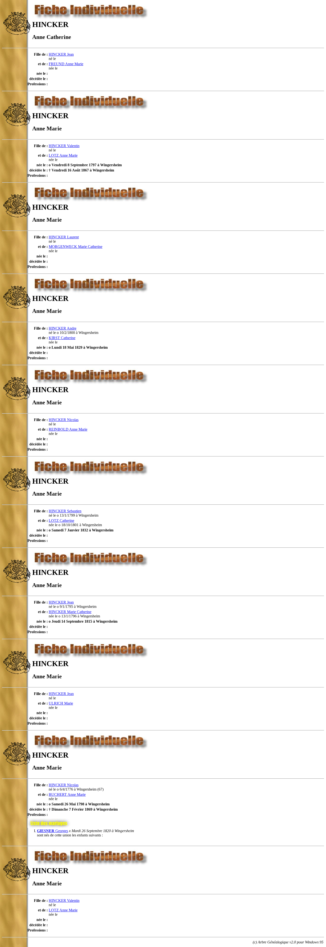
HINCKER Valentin (64, 146)
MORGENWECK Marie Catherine (75, 247)
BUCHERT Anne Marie (67, 794)
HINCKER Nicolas (64, 420)
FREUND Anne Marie (66, 64)
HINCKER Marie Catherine (70, 612)
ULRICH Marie (61, 703)
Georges (52, 831)
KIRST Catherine (62, 338)
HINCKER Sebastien (65, 511)
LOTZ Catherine (61, 521)
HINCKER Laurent (64, 237)
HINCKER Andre (62, 328)
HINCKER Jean (61, 54)
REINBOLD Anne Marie (68, 429)
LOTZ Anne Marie (63, 155)
